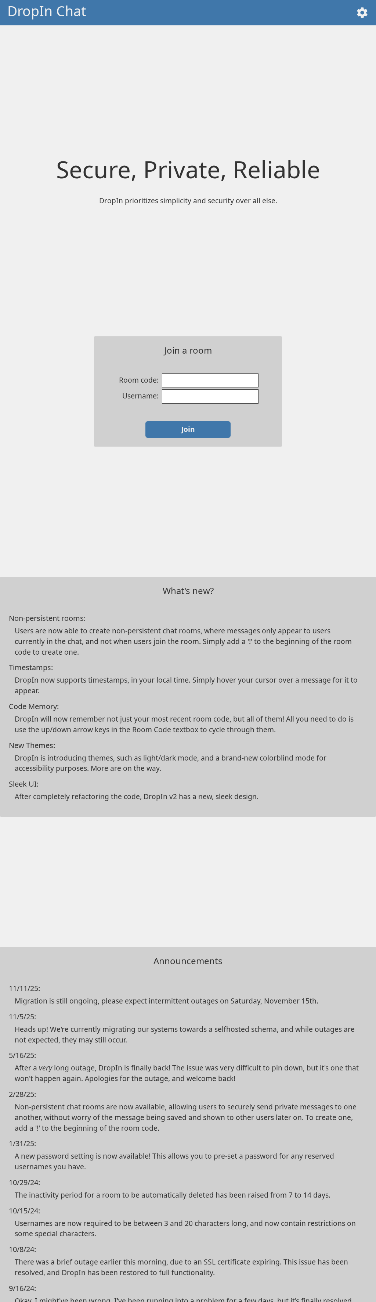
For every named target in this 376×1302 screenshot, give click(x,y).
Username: (140, 396)
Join (188, 429)
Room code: (139, 380)
